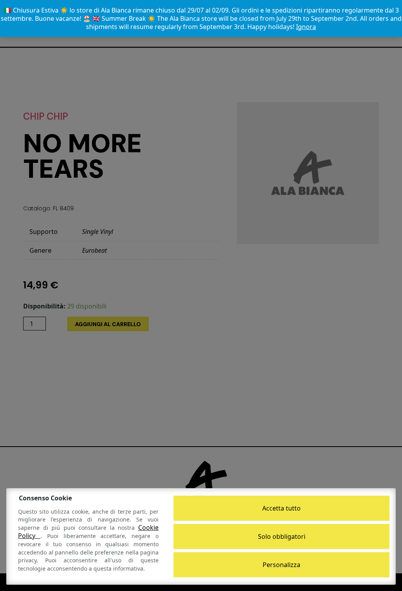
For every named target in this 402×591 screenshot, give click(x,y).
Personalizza (281, 564)
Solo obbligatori (281, 536)
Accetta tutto (281, 508)
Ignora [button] (306, 26)
